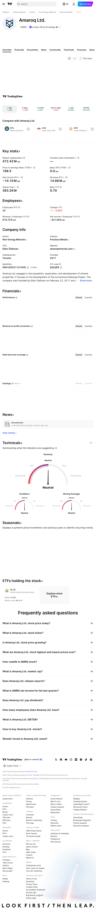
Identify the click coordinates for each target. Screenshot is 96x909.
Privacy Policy (32, 884)
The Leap (30, 823)
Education (54, 823)
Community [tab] (55, 50)
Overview (30, 815)
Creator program (57, 807)
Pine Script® (7, 871)
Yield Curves (7, 863)
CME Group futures (34, 831)
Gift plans (30, 807)
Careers (29, 855)
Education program (81, 826)
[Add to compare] (28, 129)
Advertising (77, 817)
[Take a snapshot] (69, 58)
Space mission (32, 847)
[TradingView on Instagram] (71, 759)
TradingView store (33, 865)
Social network (56, 799)
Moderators (55, 812)
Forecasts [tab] (81, 50)
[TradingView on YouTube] (66, 759)
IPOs (4, 852)
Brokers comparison (34, 820)
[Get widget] (74, 58)
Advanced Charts (80, 807)
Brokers (29, 817)
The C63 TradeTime (34, 871)
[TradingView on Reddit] (91, 759)
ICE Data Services (31, 771)
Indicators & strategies (59, 833)
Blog (28, 849)
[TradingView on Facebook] (61, 759)
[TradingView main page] (10, 4)
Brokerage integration (82, 820)
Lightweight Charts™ (81, 804)
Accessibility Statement (35, 890)
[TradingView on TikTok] (86, 759)
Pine (4, 823)
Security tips (31, 892)
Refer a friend (56, 804)
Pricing (29, 801)
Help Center (31, 852)
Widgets (76, 799)
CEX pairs (6, 817)
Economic (6, 844)
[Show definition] (24, 158)
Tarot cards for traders (35, 868)
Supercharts (7, 799)
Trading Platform (80, 810)
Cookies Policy (32, 887)
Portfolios (6, 860)
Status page (31, 898)
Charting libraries (80, 801)
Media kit (30, 858)
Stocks (5, 806)
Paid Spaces (55, 842)
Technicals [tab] (69, 50)
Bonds (5, 812)
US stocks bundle (33, 836)
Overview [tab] (6, 50)
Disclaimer (30, 881)
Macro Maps (7, 868)
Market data (31, 804)
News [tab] (43, 50)
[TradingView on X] (56, 759)
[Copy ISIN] (28, 267)
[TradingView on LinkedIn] (76, 759)
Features (29, 799)
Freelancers (55, 839)
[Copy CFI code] (61, 267)
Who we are (31, 844)
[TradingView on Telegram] (81, 759)
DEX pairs (6, 820)
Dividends (6, 849)
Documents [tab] (32, 50)
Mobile (5, 879)
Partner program (80, 823)
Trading (53, 820)
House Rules (55, 810)
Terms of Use (31, 879)
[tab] (79, 297)
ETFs (4, 809)
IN (67, 4)
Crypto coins (7, 815)
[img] (57, 27)
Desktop (5, 881)
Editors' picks (55, 826)
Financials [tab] (19, 50)
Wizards (53, 836)
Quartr (36, 784)
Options (5, 865)
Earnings (6, 847)
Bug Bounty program (34, 895)
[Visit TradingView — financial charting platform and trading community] (12, 96)
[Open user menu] (73, 4)
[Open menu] (3, 4)
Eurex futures (31, 833)
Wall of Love (55, 801)
